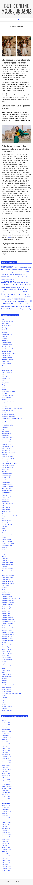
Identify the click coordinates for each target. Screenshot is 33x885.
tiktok (3, 668)
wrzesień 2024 (6, 763)
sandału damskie (7, 552)
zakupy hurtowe (7, 706)
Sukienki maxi (6, 611)
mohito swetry (5, 292)
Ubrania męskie (6, 691)
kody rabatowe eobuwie (10, 186)
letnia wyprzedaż (10, 280)
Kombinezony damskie (8, 452)
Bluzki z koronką (7, 357)
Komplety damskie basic (9, 459)
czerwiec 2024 (6, 769)
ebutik (9, 237)
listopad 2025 (6, 733)
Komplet (4, 454)
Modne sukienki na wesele (10, 514)
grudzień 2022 (6, 805)
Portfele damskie (7, 541)
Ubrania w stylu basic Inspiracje (11, 693)
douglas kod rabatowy (17, 164)
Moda (4, 505)
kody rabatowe (21, 184)
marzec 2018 (6, 862)
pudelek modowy (7, 545)
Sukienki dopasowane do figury (11, 598)
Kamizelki (5, 423)
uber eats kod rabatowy (10, 205)
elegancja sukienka (17, 272)
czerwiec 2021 (6, 843)
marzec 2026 (6, 725)
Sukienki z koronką (7, 638)
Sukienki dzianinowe (8, 600)
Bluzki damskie (6, 342)
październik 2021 (7, 835)
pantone (4, 526)
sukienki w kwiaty (7, 630)
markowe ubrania (7, 287)
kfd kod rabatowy (23, 172)
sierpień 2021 (6, 839)
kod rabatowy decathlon (22, 174)
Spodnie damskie (7, 571)
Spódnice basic (6, 560)
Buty (3, 380)
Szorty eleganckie (7, 659)
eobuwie (4, 404)
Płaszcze (4, 533)
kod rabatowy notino (19, 180)
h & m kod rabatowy (21, 170)
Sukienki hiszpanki (7, 604)
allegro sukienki (7, 267)
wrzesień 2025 (6, 737)
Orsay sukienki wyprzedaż (13, 293)
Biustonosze (5, 336)
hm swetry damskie (14, 277)
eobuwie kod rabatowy (10, 166)
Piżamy (4, 531)
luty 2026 (5, 727)
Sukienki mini (6, 615)
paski (3, 528)
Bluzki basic (5, 340)
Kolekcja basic (6, 435)
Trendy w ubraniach (8, 685)
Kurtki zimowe (6, 492)
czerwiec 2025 (6, 744)
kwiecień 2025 (6, 748)
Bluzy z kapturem (7, 372)
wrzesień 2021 (6, 837)
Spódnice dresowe (7, 564)
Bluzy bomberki (6, 364)
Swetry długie (6, 647)
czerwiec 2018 (6, 856)
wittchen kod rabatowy (17, 207)
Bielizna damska (7, 334)
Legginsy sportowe (7, 497)
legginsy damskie (7, 495)
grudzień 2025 (6, 731)
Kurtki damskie (6, 478)
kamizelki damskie (7, 425)
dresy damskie (6, 397)
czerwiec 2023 (6, 792)
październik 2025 (7, 735)
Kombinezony (6, 450)
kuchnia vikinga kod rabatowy (19, 188)
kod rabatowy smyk (9, 184)
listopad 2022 (6, 807)
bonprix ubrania (19, 269)
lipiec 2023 (5, 790)
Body (3, 374)
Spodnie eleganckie (8, 575)
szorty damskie (6, 657)
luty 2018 (5, 864)
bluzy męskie (6, 368)
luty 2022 (5, 826)
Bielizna (4, 332)
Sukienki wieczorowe (8, 632)
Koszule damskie (7, 473)
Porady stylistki (6, 539)
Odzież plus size (7, 522)
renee (7, 297)
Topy (3, 672)
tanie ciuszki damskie (20, 304)
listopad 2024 (6, 759)
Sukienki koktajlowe (8, 607)
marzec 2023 (6, 799)
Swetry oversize (6, 651)
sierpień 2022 (6, 813)
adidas (4, 319)
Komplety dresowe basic (9, 463)
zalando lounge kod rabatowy (13, 211)
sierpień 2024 (6, 765)
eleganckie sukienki (8, 402)
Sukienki (4, 590)
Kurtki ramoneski (7, 490)
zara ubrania (17, 309)
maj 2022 (5, 820)
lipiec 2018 (5, 854)
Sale (3, 550)
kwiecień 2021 (6, 847)
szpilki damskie (6, 664)
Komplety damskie (7, 457)
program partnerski (8, 543)
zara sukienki (7, 308)
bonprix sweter (11, 269)
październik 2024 (7, 761)
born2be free (6, 378)
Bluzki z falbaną (7, 355)
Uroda (4, 695)
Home (4, 412)
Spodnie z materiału (8, 583)
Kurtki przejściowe (7, 486)
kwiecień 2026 (6, 723)
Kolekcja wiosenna (7, 446)
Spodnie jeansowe (7, 577)
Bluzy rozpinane (7, 370)
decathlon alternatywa (8, 391)
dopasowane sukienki (8, 395)
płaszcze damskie (7, 535)
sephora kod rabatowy (17, 197)
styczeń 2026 (6, 729)
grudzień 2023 (6, 782)
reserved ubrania (22, 296)
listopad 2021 (6, 832)
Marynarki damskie (7, 503)
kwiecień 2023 (6, 797)
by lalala (25, 269)
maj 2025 (5, 746)
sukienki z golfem (7, 636)
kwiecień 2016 (6, 871)
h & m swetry (19, 274)
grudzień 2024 (6, 756)
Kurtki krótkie (6, 482)
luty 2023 (5, 801)
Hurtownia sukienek (8, 414)
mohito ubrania (12, 292)
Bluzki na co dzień (7, 349)
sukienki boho (6, 594)
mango (25, 282)
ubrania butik (9, 306)
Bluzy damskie (6, 366)
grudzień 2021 (6, 830)
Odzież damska (6, 520)
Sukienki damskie (7, 596)
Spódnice (5, 558)
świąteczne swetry (25, 309)
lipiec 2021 (5, 841)
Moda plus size (6, 512)
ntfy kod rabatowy (19, 194)
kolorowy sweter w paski (6, 279)
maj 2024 (5, 771)
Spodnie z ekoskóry (7, 581)
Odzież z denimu (7, 524)
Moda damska (6, 507)
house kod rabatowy (9, 172)
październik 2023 (7, 786)
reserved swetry (13, 296)
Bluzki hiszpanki (7, 345)
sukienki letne (9, 304)
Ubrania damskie (7, 689)
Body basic (5, 376)
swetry (4, 643)
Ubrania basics (6, 687)
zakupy (4, 704)
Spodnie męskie (7, 579)
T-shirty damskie (7, 666)
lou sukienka (18, 282)
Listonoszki (5, 501)
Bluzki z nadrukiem (7, 359)
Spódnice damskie (7, 562)
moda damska (19, 287)
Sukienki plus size (7, 624)
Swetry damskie (6, 645)
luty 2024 (5, 778)
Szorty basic (5, 655)
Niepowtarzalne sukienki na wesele (12, 516)
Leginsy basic (6, 499)
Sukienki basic (6, 592)
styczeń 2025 (6, 754)
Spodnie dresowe (7, 573)
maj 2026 (5, 720)
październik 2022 (7, 809)
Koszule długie (6, 476)
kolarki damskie (6, 433)
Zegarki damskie (7, 710)
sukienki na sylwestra (8, 621)
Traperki (4, 678)
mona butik (20, 292)
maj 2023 (5, 794)
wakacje (4, 697)
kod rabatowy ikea (21, 176)
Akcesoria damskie (7, 321)
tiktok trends (6, 670)
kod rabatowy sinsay (20, 182)
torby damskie (6, 674)
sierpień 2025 (6, 739)
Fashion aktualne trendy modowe (12, 408)
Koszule (4, 471)
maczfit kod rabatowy (10, 190)
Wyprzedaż (5, 700)
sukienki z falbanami (8, 634)
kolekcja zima (6, 448)
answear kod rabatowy (21, 160)
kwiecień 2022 (6, 822)
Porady (4, 537)
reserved (4, 547)
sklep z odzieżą (12, 301)
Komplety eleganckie (8, 465)
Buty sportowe (6, 385)
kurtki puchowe (6, 488)
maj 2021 (5, 845)
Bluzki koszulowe (7, 347)
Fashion (4, 406)
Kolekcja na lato (6, 442)
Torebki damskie (7, 676)
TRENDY (4, 681)
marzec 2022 (6, 824)
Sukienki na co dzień (8, 617)
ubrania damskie (22, 306)
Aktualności (5, 323)
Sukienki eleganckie (8, 602)
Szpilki (4, 662)
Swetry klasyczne (7, 649)
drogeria (4, 399)
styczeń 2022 (6, 828)
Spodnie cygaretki (7, 569)
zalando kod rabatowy (21, 209)
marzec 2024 (6, 775)
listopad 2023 (6, 784)
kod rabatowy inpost (9, 178)
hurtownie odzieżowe (8, 416)
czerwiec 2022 (6, 818)
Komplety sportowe (8, 467)
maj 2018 (5, 858)
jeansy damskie (6, 421)
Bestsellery (5, 330)
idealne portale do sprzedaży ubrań (12, 419)
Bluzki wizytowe (6, 351)
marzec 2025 (6, 750)
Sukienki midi (6, 613)
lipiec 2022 (5, 816)
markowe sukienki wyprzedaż (16, 284)
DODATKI (4, 393)
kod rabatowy (9, 155)
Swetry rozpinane (7, 653)
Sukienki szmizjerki (7, 628)
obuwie (4, 518)
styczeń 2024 (6, 780)
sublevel (4, 588)
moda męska (6, 509)
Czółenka (4, 389)
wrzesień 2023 (6, 788)
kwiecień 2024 (6, 773)
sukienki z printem (7, 640)
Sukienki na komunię (8, 619)
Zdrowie (4, 708)
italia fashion (24, 277)
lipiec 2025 (5, 742)
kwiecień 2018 (6, 860)
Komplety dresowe (7, 461)
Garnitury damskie (7, 410)
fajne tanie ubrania (15, 273)
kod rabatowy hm (8, 176)
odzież (25, 292)
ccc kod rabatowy (8, 162)
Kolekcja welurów (7, 444)
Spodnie (4, 566)
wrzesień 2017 (6, 868)
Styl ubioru (5, 585)
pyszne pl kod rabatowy (10, 195)
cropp (4, 387)
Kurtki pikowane (7, 484)
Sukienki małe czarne (8, 609)
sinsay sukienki (14, 299)
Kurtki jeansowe (7, 480)
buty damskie (6, 383)
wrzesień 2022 (6, 811)
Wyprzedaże (5, 702)
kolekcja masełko (7, 440)
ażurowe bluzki (6, 326)
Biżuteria (4, 338)
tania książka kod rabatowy (19, 203)
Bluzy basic (5, 361)
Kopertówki (5, 469)
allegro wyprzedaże (20, 267)
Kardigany (5, 427)
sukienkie (21, 301)
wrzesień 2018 (6, 849)
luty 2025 (5, 752)
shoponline (5, 554)
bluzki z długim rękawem (9, 353)
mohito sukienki (21, 289)
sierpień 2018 (6, 852)
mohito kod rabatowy (17, 192)
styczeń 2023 (6, 803)
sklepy (6, 66)
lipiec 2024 (5, 767)
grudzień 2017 (6, 866)
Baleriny (4, 328)
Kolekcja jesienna (7, 438)
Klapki (4, 429)
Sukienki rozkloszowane (9, 626)
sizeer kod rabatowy (9, 201)
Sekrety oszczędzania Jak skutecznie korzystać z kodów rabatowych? (16, 149)
